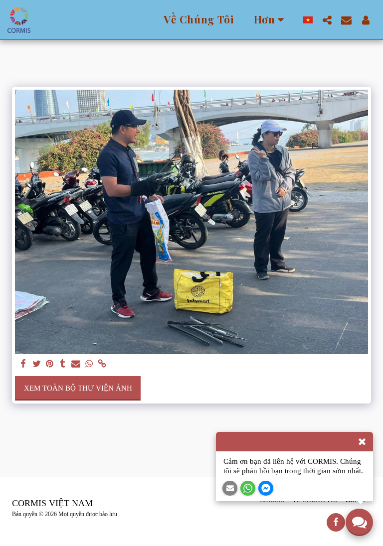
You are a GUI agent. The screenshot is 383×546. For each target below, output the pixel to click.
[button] (327, 19)
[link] (102, 364)
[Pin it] (49, 364)
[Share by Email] (76, 364)
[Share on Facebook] (23, 364)
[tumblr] (62, 364)
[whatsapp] (89, 364)
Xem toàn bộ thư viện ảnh (78, 388)
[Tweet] (36, 364)
